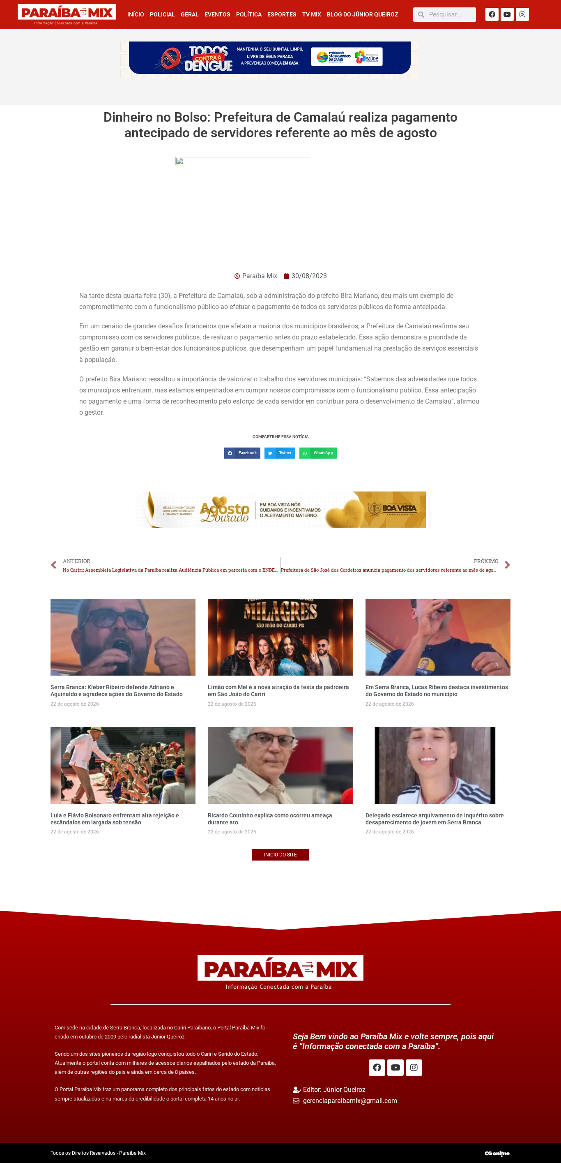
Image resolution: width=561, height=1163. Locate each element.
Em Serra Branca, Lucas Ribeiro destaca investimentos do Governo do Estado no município (437, 690)
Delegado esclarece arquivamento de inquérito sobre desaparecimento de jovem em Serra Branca (435, 819)
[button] (242, 453)
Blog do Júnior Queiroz (362, 14)
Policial (162, 14)
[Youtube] (507, 14)
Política (249, 14)
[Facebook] (492, 14)
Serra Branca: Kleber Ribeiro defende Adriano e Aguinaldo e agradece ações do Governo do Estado (117, 690)
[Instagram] (522, 14)
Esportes (282, 14)
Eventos (217, 14)
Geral (190, 14)
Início (135, 14)
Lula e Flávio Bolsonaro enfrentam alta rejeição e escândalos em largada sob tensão (115, 819)
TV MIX (311, 14)
